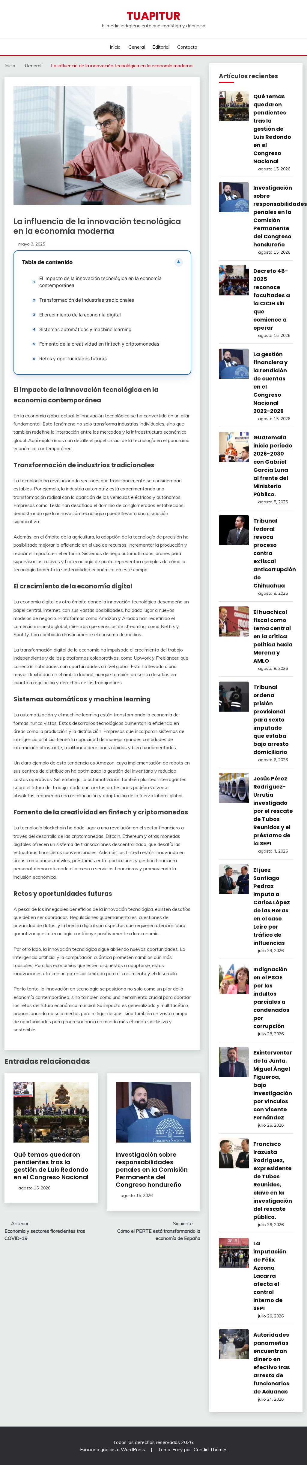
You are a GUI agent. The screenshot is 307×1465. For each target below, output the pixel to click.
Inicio (115, 47)
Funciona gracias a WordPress (113, 1449)
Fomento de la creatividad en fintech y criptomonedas (99, 344)
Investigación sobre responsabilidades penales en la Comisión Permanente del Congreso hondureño (152, 1169)
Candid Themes (211, 1449)
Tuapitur (153, 16)
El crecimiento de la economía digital (80, 315)
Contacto (187, 47)
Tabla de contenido (47, 262)
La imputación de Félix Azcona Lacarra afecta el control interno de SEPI (269, 1276)
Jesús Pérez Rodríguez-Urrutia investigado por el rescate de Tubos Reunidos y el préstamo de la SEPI (273, 811)
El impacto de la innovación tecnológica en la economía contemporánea (100, 282)
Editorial (160, 47)
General (136, 47)
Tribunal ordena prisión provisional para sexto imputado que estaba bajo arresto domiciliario (271, 719)
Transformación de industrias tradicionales (86, 300)
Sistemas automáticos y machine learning (85, 329)
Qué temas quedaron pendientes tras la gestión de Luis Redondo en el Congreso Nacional (50, 1165)
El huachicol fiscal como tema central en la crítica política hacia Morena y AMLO (273, 636)
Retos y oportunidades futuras (73, 359)
